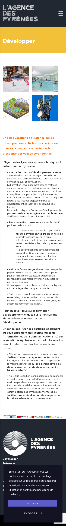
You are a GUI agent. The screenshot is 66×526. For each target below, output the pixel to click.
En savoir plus (33, 513)
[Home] (20, 13)
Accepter (32, 503)
